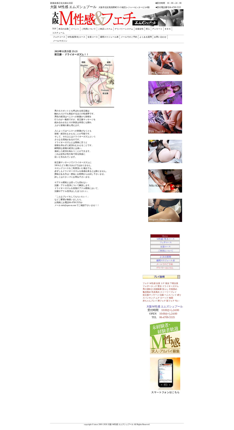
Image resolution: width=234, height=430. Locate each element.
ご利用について (88, 29)
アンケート (157, 29)
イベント (75, 29)
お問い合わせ (160, 37)
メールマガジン (60, 41)
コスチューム (58, 33)
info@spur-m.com (68, 205)
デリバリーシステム (124, 29)
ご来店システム (105, 29)
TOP (54, 29)
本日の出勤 (63, 29)
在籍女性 (139, 29)
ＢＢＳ (168, 29)
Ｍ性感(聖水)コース (76, 37)
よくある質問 (145, 37)
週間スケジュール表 (109, 37)
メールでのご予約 (129, 37)
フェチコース (59, 37)
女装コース (93, 37)
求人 (148, 29)
